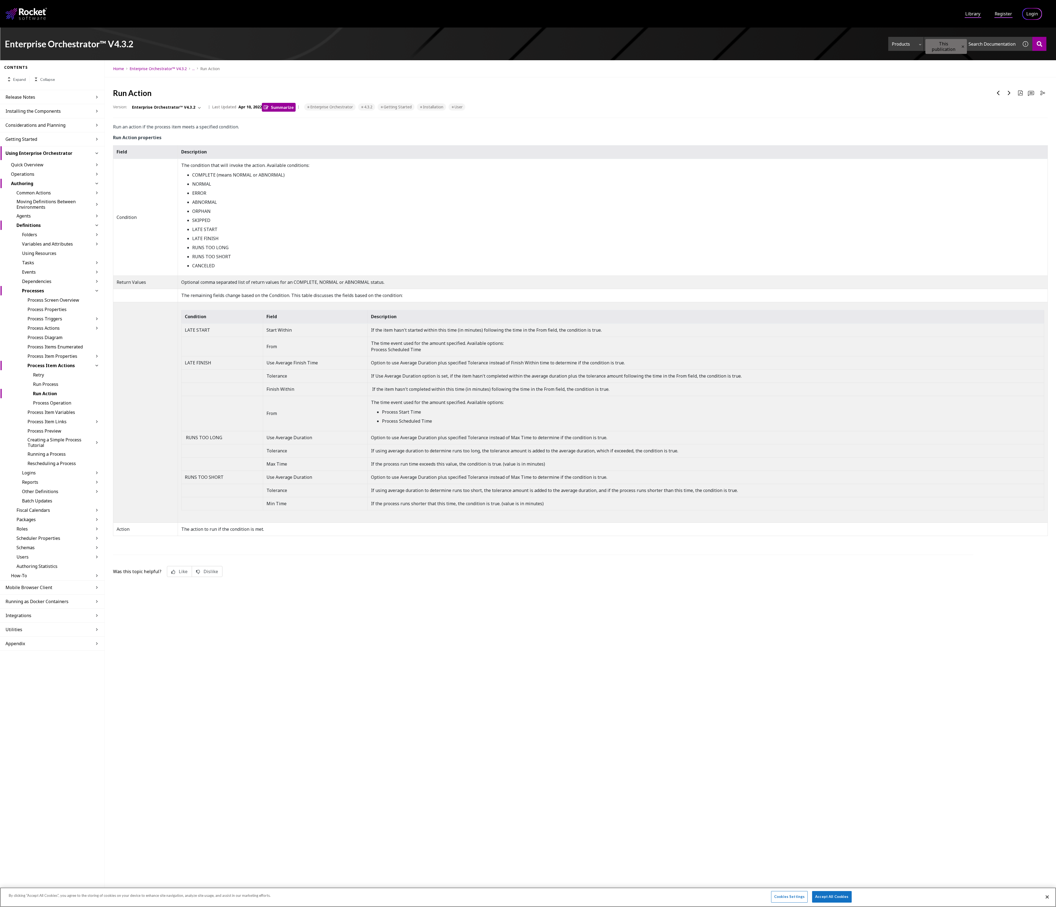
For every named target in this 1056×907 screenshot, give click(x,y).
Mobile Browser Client (29, 587)
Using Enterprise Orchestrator (39, 153)
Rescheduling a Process (52, 463)
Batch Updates (37, 501)
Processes (33, 291)
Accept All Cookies (831, 896)
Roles (22, 529)
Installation (433, 106)
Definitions (28, 225)
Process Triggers (45, 319)
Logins (29, 473)
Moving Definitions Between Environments (46, 204)
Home (118, 68)
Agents (23, 216)
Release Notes (20, 97)
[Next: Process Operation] (1009, 92)
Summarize (282, 107)
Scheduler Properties (38, 538)
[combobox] (971, 44)
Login (1032, 14)
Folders (29, 235)
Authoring (22, 183)
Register (1003, 14)
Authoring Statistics (36, 566)
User (459, 106)
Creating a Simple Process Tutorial (54, 442)
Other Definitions (40, 491)
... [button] (193, 68)
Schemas (25, 548)
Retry (38, 375)
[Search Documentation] (1039, 44)
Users (22, 557)
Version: (120, 106)
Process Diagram (45, 337)
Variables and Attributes (47, 244)
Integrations (18, 615)
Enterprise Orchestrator (331, 106)
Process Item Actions (51, 365)
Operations (22, 174)
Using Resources (39, 253)
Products (901, 44)
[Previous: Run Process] (998, 92)
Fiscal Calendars (33, 510)
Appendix (15, 644)
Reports (30, 482)
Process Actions (44, 328)
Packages (26, 519)
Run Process (45, 384)
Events (29, 272)
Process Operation (52, 403)
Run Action (45, 394)
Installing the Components (33, 111)
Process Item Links (47, 422)
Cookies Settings (789, 896)
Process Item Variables (51, 412)
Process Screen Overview (53, 300)
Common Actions (33, 193)
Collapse (47, 79)
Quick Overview (27, 165)
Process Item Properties (52, 356)
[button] (963, 47)
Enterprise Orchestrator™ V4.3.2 (158, 68)
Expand (19, 79)
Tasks (28, 263)
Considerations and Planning (35, 125)
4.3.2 (368, 106)
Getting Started (21, 139)
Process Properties (47, 309)
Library (972, 14)
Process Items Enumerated (55, 347)
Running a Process (47, 454)
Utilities (14, 629)
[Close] (1047, 897)
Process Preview (44, 431)
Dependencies (36, 281)
